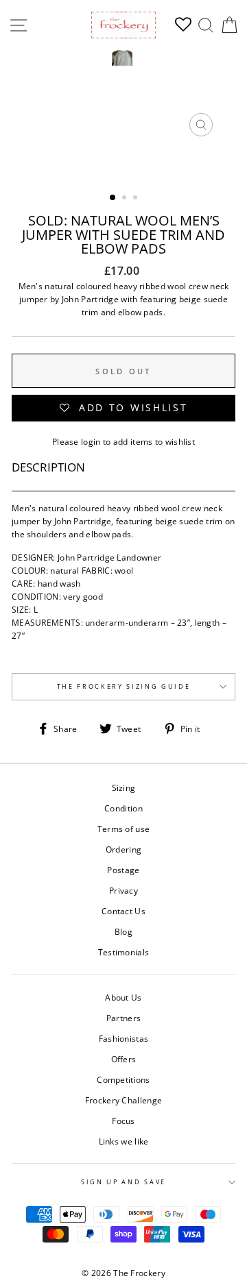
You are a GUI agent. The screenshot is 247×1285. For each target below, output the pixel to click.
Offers (124, 1058)
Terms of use (123, 828)
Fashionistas (124, 1038)
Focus (123, 1120)
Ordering (123, 849)
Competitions (123, 1079)
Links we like (124, 1141)
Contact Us (123, 910)
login (91, 441)
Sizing (124, 787)
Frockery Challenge (123, 1099)
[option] (123, 96)
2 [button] (125, 198)
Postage (123, 869)
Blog (123, 931)
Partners (123, 1017)
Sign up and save (123, 1181)
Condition (123, 808)
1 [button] (113, 198)
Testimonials (124, 951)
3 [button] (136, 198)
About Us (123, 997)
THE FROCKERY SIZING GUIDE (124, 686)
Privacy (123, 890)
